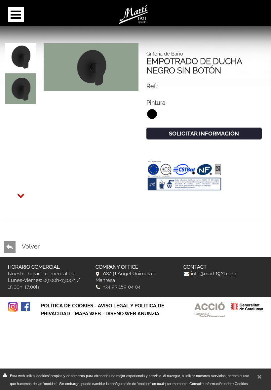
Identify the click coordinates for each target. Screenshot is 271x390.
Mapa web (88, 314)
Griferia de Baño (164, 54)
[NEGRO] (91, 66)
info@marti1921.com (213, 274)
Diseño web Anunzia (132, 314)
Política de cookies (67, 306)
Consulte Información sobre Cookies (218, 384)
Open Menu (16, 14)
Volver (30, 246)
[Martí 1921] (133, 13)
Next (14, 191)
